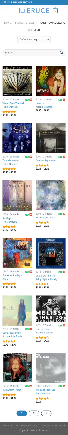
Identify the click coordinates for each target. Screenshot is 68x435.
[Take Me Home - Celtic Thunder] (17, 138)
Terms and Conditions (52, 426)
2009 (5, 157)
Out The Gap (42, 329)
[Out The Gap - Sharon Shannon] (51, 308)
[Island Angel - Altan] (51, 195)
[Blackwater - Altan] (17, 368)
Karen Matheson (44, 107)
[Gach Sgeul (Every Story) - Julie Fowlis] (17, 310)
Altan (53, 160)
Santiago (6, 218)
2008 (38, 386)
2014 (5, 329)
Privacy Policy (28, 426)
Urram (39, 103)
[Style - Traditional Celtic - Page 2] (46, 413)
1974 (38, 272)
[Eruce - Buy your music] (34, 10)
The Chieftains (11, 107)
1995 (38, 325)
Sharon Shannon (44, 333)
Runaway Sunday (11, 275)
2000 (5, 100)
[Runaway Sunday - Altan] (17, 253)
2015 (38, 100)
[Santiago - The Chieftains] (17, 195)
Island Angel (42, 218)
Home (7, 22)
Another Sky (42, 160)
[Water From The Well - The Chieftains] (17, 81)
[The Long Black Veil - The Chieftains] (51, 368)
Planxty (53, 279)
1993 (38, 214)
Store (19, 22)
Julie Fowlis (16, 336)
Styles (30, 22)
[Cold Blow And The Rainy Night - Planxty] (51, 253)
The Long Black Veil (45, 390)
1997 (5, 272)
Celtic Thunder (9, 164)
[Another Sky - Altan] (51, 138)
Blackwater (8, 390)
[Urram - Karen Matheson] (51, 81)
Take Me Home (10, 160)
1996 (5, 214)
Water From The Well (13, 103)
